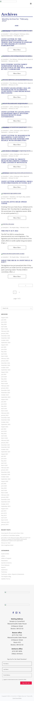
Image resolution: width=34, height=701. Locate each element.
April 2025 (4, 354)
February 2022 (5, 440)
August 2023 (4, 399)
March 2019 (4, 520)
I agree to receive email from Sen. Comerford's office (15, 679)
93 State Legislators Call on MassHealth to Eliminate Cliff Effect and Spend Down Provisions (15, 90)
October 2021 (5, 449)
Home (16, 25)
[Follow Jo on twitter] (20, 613)
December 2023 (5, 390)
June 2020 (4, 486)
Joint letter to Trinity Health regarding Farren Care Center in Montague (14, 160)
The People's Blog (20, 197)
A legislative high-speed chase (14, 202)
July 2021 (3, 456)
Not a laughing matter (7, 545)
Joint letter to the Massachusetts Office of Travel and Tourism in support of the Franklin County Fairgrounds (16, 42)
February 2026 (5, 331)
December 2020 (5, 472)
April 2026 (4, 326)
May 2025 (4, 351)
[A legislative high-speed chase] (11, 193)
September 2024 (5, 370)
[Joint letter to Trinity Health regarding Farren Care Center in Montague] (17, 151)
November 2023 (5, 392)
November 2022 (5, 420)
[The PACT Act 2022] (7, 224)
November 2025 (5, 338)
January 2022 (4, 442)
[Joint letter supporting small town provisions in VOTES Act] (17, 173)
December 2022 (5, 417)
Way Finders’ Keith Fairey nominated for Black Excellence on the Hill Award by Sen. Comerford (16, 66)
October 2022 (5, 422)
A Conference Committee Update (10, 535)
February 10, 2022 (13, 178)
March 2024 (4, 383)
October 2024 (5, 367)
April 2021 (4, 463)
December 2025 (5, 335)
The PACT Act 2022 (9, 231)
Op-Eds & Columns (6, 563)
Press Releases (13, 59)
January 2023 (4, 415)
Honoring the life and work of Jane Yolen (12, 533)
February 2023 (5, 413)
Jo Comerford (4, 34)
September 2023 (5, 397)
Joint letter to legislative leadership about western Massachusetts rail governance (15, 114)
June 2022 (4, 431)
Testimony (4, 572)
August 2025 (4, 345)
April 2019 (4, 517)
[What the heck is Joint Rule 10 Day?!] (12, 254)
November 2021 (5, 447)
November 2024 (5, 365)
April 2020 (4, 490)
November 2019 (5, 502)
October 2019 (5, 504)
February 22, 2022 (13, 85)
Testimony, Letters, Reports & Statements (12, 574)
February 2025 (5, 358)
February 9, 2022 (24, 227)
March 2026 (4, 329)
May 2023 (4, 406)
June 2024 (4, 376)
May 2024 (4, 379)
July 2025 (3, 347)
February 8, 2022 (24, 257)
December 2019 (5, 499)
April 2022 (4, 436)
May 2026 (4, 324)
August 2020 (4, 481)
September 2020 (5, 479)
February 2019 (5, 522)
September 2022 (5, 424)
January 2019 (4, 524)
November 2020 (5, 474)
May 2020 (4, 488)
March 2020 (4, 492)
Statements (4, 569)
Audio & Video (5, 554)
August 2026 (4, 317)
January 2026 (4, 333)
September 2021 (5, 451)
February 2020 (5, 495)
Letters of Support (14, 34)
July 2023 (3, 401)
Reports (3, 567)
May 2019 (4, 515)
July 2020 (3, 483)
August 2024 (4, 372)
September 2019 (5, 506)
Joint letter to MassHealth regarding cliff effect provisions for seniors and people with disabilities (15, 138)
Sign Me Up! (26, 683)
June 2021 (4, 458)
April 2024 (4, 381)
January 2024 (4, 388)
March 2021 (4, 465)
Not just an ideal (5, 543)
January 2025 (4, 361)
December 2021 (5, 445)
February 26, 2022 (18, 35)
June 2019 (4, 513)
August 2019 (4, 508)
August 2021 (4, 454)
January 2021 (4, 470)
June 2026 (4, 322)
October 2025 (5, 340)
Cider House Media (17, 698)
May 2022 (4, 433)
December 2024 (5, 363)
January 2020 (4, 497)
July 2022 (3, 429)
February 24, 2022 (13, 61)
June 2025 (4, 349)
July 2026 (3, 320)
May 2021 (4, 461)
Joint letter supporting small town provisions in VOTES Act (17, 182)
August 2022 (4, 426)
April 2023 (4, 408)
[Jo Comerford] (17, 3)
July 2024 (3, 374)
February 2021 (5, 467)
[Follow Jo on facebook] (13, 613)
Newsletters (13, 197)
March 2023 (4, 411)
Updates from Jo (5, 579)
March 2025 (4, 356)
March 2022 (4, 438)
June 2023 (4, 404)
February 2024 (5, 386)
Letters (11, 107)
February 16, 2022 (13, 156)
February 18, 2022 (13, 132)
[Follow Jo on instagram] (16, 613)
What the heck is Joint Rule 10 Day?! (16, 261)
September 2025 (5, 342)
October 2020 (5, 477)
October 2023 (5, 395)
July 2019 (3, 511)
